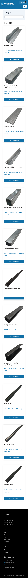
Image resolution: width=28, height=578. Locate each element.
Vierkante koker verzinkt (11, 248)
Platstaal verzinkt (9, 126)
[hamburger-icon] (25, 6)
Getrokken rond (9, 444)
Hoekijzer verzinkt (9, 45)
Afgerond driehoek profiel (12, 289)
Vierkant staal (8, 485)
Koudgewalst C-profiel (11, 325)
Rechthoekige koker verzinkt (13, 207)
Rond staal (7, 403)
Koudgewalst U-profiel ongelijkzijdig (11, 364)
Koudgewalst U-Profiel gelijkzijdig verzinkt (11, 87)
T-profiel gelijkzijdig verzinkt (13, 167)
